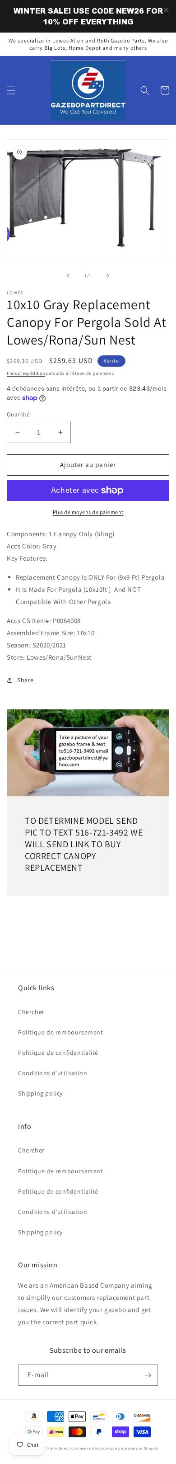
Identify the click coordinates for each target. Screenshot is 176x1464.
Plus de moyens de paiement (88, 512)
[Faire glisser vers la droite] (108, 276)
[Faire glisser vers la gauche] (68, 276)
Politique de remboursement (60, 1032)
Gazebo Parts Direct (51, 1447)
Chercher (31, 1012)
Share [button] (25, 680)
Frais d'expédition (26, 373)
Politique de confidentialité (58, 1052)
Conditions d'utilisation (52, 1073)
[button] (11, 90)
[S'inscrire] (147, 1375)
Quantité (18, 414)
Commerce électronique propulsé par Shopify (114, 1447)
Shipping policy (40, 1093)
